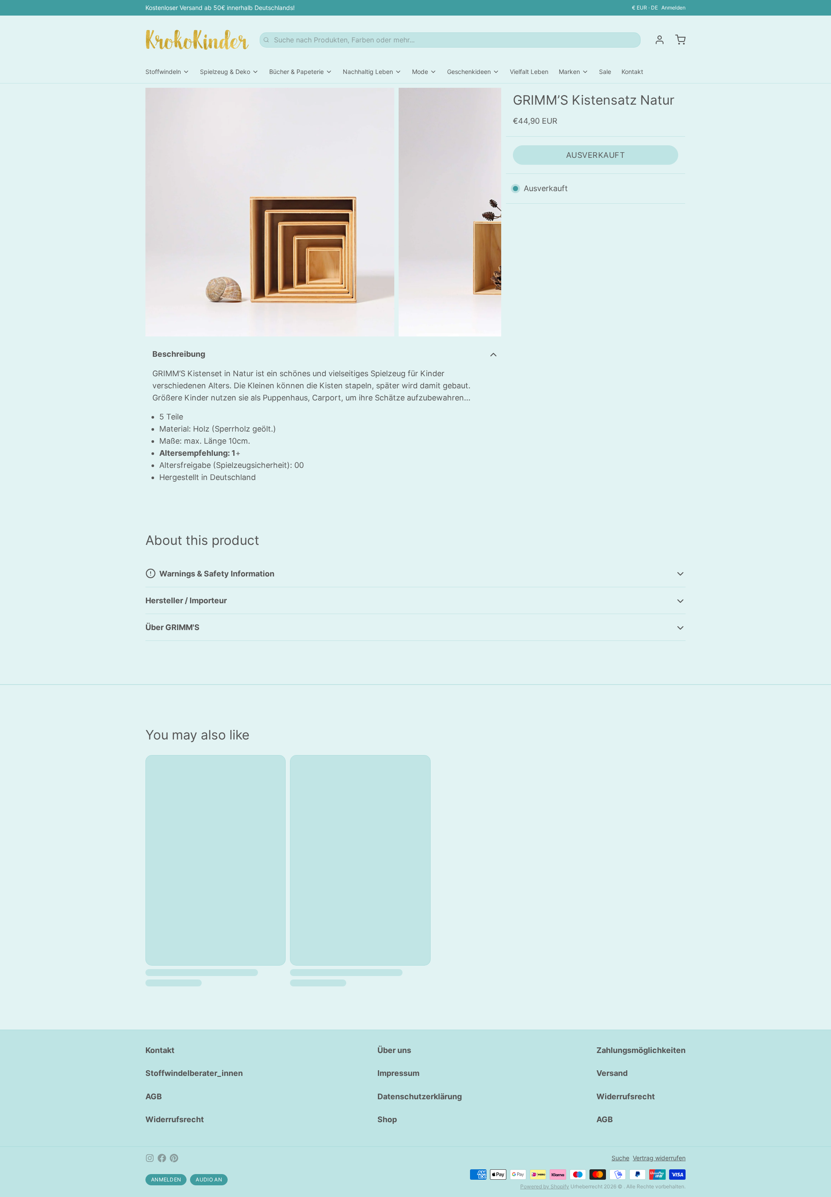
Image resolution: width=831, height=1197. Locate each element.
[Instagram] (149, 1158)
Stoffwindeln (163, 71)
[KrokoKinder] (197, 39)
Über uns (394, 1050)
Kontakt (632, 71)
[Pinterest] (174, 1158)
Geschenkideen (469, 71)
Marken (569, 71)
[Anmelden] (656, 40)
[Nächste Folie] (487, 212)
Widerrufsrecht (174, 1119)
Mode (420, 71)
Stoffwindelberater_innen (194, 1073)
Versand (612, 1073)
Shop (387, 1119)
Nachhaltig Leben (368, 71)
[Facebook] (162, 1158)
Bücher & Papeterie (296, 71)
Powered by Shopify (544, 1186)
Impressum (398, 1073)
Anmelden (673, 7)
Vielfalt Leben (529, 71)
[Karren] (677, 40)
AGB (153, 1096)
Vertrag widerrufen (659, 1158)
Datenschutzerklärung (419, 1096)
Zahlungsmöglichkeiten (641, 1050)
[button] (595, 155)
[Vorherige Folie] (158, 212)
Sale (605, 71)
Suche (620, 1158)
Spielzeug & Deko (225, 71)
